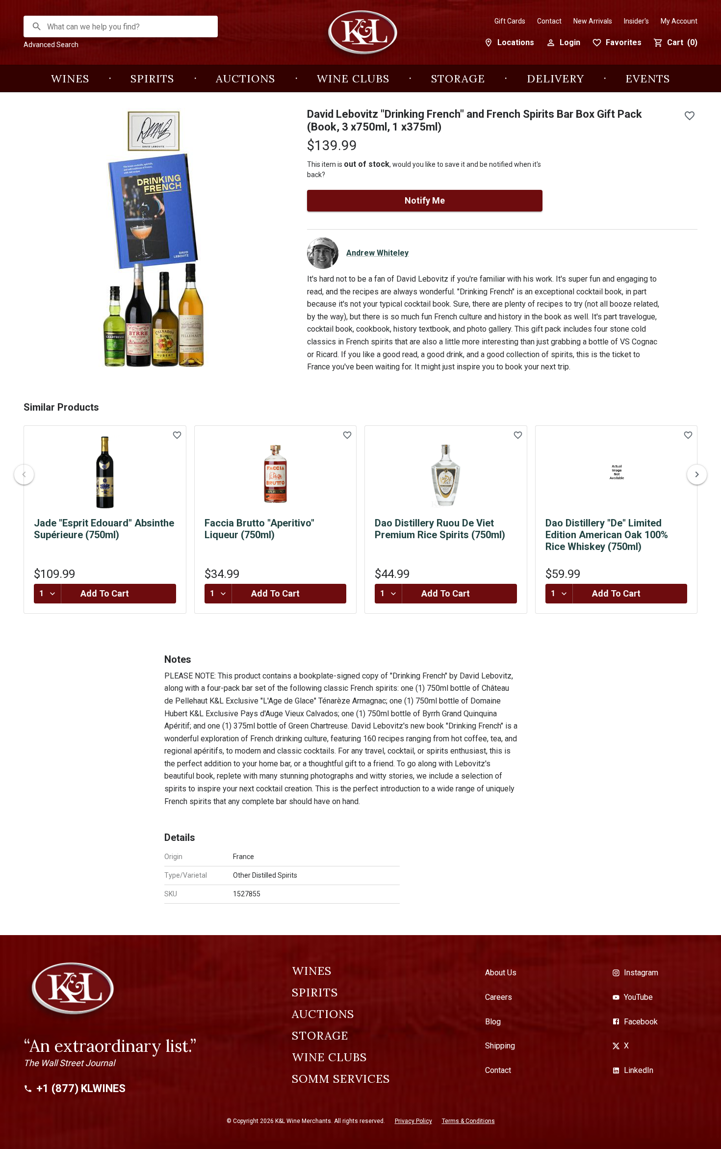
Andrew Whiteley (377, 253)
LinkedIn (638, 1070)
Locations (515, 42)
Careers (498, 997)
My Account (679, 21)
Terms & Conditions (468, 1121)
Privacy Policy (413, 1121)
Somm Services (341, 1078)
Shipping (500, 1045)
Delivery (555, 78)
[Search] (36, 26)
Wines (70, 78)
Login (570, 42)
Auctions (245, 78)
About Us (500, 972)
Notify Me (425, 200)
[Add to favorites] (689, 116)
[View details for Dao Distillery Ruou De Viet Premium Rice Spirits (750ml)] (446, 472)
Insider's (636, 21)
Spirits (152, 78)
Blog (493, 1021)
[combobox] (121, 26)
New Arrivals (592, 21)
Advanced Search (51, 44)
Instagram (641, 972)
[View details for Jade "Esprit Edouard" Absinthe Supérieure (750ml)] (105, 472)
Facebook (641, 1021)
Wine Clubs (353, 78)
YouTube (638, 997)
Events (647, 78)
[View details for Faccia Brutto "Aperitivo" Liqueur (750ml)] (276, 472)
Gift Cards (509, 21)
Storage (458, 78)
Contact (549, 21)
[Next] (697, 474)
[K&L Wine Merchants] (360, 37)
